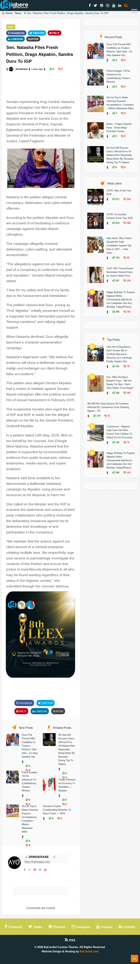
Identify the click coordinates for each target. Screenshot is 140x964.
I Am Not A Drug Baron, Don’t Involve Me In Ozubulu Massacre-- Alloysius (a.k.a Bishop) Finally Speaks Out (119, 354)
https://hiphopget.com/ (37, 861)
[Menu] (134, 11)
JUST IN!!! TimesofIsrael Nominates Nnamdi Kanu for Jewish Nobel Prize (119, 272)
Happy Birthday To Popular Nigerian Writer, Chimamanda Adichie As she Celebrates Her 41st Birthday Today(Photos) (120, 299)
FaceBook (17, 33)
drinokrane (21, 69)
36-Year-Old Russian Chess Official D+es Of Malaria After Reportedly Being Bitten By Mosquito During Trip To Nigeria (66, 749)
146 (117, 442)
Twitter (38, 33)
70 (127, 366)
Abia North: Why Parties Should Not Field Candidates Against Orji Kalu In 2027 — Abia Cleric (119, 245)
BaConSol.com (89, 951)
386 (117, 311)
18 (127, 257)
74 (127, 442)
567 (117, 280)
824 (117, 223)
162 (117, 366)
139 (128, 280)
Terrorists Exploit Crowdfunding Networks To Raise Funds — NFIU (57, 810)
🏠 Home (7, 13)
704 (117, 257)
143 (128, 311)
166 (128, 223)
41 (108, 415)
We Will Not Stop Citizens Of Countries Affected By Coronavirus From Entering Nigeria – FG (108, 407)
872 (117, 199)
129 (98, 415)
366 (117, 392)
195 (128, 392)
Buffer (33, 39)
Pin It (56, 33)
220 (128, 199)
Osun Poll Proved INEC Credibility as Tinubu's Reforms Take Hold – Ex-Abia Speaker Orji (30, 746)
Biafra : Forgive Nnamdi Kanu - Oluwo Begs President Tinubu (118, 128)
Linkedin (16, 39)
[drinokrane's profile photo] (11, 69)
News (18, 13)
